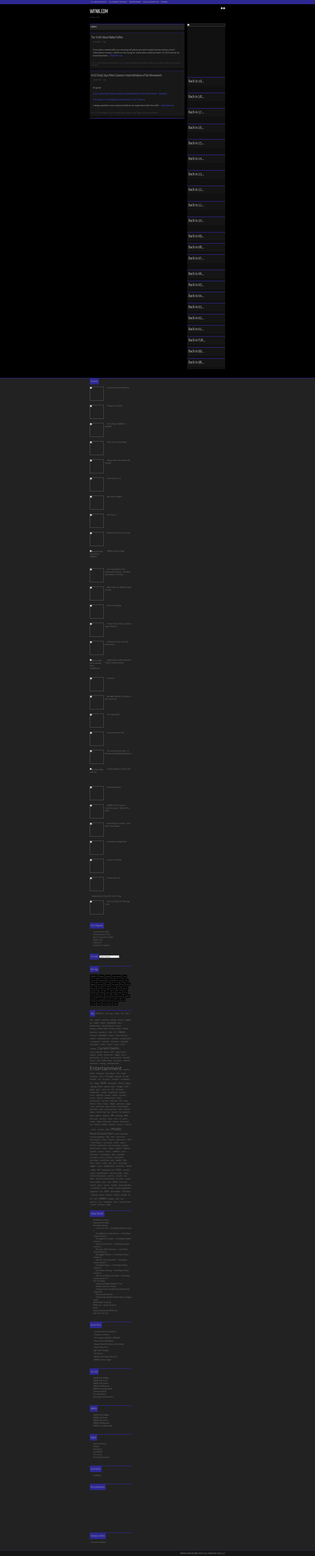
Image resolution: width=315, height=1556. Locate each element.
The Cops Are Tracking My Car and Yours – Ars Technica (119, 99)
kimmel (126, 1109)
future (123, 113)
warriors (93, 1202)
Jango (128, 1103)
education (117, 1060)
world (93, 1204)
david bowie (121, 1052)
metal (101, 992)
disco (123, 1055)
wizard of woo (125, 1202)
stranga (164, 2)
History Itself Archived (104, 1294)
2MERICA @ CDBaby (101, 1378)
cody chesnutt (121, 1035)
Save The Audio (99, 1281)
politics (128, 113)
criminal (93, 1048)
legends (106, 1115)
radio (104, 1163)
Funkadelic (112, 1083)
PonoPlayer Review (100, 1225)
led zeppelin (124, 1112)
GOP (99, 988)
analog (113, 1020)
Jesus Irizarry (111, 1106)
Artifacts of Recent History (106, 1286)
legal (92, 1115)
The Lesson (97, 1454)
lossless (103, 1118)
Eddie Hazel (107, 1060)
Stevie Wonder (125, 1185)
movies (101, 1129)
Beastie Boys (95, 1026)
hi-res (105, 988)
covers (109, 1044)
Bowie (125, 1028)
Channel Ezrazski (99, 1391)
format (125, 1076)
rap (110, 1163)
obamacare (121, 1139)
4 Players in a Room (101, 1334)
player (111, 1148)
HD (112, 1089)
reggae (92, 1166)
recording (99, 1000)
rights (139, 113)
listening (119, 1115)
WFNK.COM (99, 11)
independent (109, 1098)
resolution (120, 1166)
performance (95, 1148)
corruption (94, 1044)
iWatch (112, 1103)
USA (95, 1198)
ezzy (104, 42)
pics (155, 63)
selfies (160, 63)
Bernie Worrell (108, 1026)
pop (113, 996)
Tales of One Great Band (103, 1341)
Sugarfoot (94, 1191)
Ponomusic (94, 1154)
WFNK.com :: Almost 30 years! (104, 1305)
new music (120, 1137)
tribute (116, 1194)
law (108, 1112)
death (99, 1055)
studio (103, 1188)
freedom (115, 1079)
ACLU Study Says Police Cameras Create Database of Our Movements (126, 75)
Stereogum (97, 1449)
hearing (122, 1092)
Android (120, 1020)
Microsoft (107, 1121)
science (110, 1176)
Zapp (108, 1204)
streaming (95, 1188)
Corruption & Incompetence (105, 1331)
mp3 (107, 1129)
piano (104, 1148)
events (126, 1069)
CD (115, 1032)
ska (125, 1176)
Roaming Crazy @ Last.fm (103, 1397)
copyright (124, 1041)
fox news (106, 1079)
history (108, 1095)
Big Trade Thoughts (101, 1350)
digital (93, 984)
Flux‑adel (109, 1076)
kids (120, 1109)
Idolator (96, 1446)
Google (120, 1086)
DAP (112, 1052)
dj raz (106, 1057)
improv (100, 1098)
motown (128, 1124)
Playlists (96, 940)
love (116, 1118)
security (119, 1176)
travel (101, 1194)
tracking (94, 1194)
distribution (94, 1057)
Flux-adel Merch (99, 1394)
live (96, 992)
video (115, 1004)
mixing (97, 1124)
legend (98, 1115)
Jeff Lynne (100, 1106)
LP (120, 1118)
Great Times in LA (101, 1347)
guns (98, 1089)
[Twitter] (222, 9)
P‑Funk (92, 1145)
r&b (92, 1000)
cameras (128, 63)
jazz (92, 1106)
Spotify (114, 1185)
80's (127, 1013)
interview (114, 1101)
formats (93, 1079)
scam (126, 1173)
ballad (103, 1023)
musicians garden (97, 1137)
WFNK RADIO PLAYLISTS (102, 1302)
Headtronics (95, 1092)
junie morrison (111, 1109)
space (99, 1185)
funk (122, 984)
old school (107, 1142)
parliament (101, 1145)
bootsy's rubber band (99, 1028)
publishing (104, 1160)
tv (110, 1004)
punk (112, 1160)
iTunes (105, 1103)
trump (105, 1004)
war (122, 1198)
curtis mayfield (96, 1052)
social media (95, 1182)
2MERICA (94, 976)
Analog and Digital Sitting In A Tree (109, 1284)
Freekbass (125, 1079)
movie (93, 1129)
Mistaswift (124, 1121)
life (140, 63)
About (95, 1308)
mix (91, 1124)
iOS (118, 988)
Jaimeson (121, 1103)
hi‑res (92, 1095)
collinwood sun (103, 1038)
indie (119, 1098)
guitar (92, 1089)
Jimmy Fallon (123, 1106)
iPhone (93, 1103)
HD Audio (119, 1089)
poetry (101, 1151)
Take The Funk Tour (100, 1313)
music (108, 992)
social (128, 1178)
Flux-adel (114, 984)
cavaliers (102, 1032)
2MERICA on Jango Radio (102, 1389)
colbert (93, 1038)
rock (118, 1000)
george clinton (97, 1086)
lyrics (125, 1118)
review (128, 1166)
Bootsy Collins (115, 1028)
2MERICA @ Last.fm (100, 1383)
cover (126, 980)
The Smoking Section (101, 1457)
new (112, 1137)
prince (102, 1157)
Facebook (100, 1073)
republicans (109, 1000)
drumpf (100, 984)
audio (108, 976)
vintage (111, 1198)
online (116, 1142)
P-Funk (93, 996)
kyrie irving (101, 1112)
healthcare (112, 1092)
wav (100, 1202)
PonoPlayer (105, 1154)
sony (109, 1182)
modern (150, 63)
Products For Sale (100, 945)
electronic (94, 1063)
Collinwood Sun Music (118, 2)
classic (93, 980)
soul (123, 1000)
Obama (111, 1139)
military (116, 1121)
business (93, 1032)
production (119, 1157)
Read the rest (116, 55)
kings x (92, 1112)
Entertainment (135, 2)
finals (123, 1073)
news (119, 992)
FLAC (101, 1076)
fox (99, 1079)
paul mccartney (114, 1145)
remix (99, 1166)
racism (98, 1163)
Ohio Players (96, 1142)
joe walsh (94, 1109)
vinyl (117, 1198)
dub (98, 1060)
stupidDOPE (98, 1452)
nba (113, 992)
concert (119, 980)
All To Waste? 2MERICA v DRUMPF (107, 1338)
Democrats (108, 1055)
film (118, 1073)
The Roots (126, 1191)
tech (173, 63)
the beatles (115, 1191)
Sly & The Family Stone (105, 1178)
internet (105, 1101)
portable (120, 1154)
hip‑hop (99, 1095)
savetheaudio (102, 1173)
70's (122, 1013)
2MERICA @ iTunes (100, 1380)
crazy (116, 1044)
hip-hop (112, 988)
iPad (125, 1101)
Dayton (93, 1055)
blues (118, 1026)
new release (95, 1139)
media (92, 1121)
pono (107, 996)
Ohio (125, 992)
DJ (101, 1057)
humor (92, 1098)
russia (92, 1173)
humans (122, 1095)
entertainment (113, 1063)
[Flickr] (224, 9)
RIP (98, 1170)
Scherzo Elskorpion (98, 1176)
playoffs (93, 1151)
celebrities (135, 63)
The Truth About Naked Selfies (107, 37)
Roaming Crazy (108, 1170)
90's (91, 1020)
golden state (110, 1086)
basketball (116, 976)
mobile (144, 63)
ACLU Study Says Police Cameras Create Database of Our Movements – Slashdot (130, 93)
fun (91, 1083)
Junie (101, 1109)
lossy (110, 1118)
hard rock (106, 1089)
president (94, 1157)
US (91, 1198)
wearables (107, 1202)
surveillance (167, 63)
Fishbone (94, 1076)
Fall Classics (98, 1353)
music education (121, 1133)
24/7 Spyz (109, 1013)
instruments (95, 1101)
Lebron (125, 988)
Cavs (124, 976)
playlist (118, 1148)
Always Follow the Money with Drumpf (109, 1344)
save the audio (116, 1173)
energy (102, 1063)
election (126, 1060)
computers (95, 1041)
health (104, 1092)
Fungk (96, 1083)
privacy (134, 113)
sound (93, 1004)
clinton (111, 1035)
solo (103, 1182)
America (105, 1020)
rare (115, 1163)
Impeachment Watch (101, 1223)
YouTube (101, 1204)
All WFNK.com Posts (98, 2)
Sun (101, 1191)
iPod (99, 1103)
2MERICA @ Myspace (101, 1386)
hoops (115, 1095)
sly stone (120, 1178)
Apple (101, 976)
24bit (117, 1013)
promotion (94, 1160)
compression (125, 1038)
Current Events (103, 63)
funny (128, 984)
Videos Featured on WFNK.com (105, 1310)
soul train (123, 1182)
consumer (114, 1041)
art (91, 1023)
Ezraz (107, 984)
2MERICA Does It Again (102, 1360)
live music (94, 1118)
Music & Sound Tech (151, 2)
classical (93, 1035)
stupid (110, 1188)
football (118, 1076)
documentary (115, 1057)
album (97, 1020)
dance (106, 1052)
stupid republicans (122, 1188)
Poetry (95, 942)
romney (126, 1170)
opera (122, 1142)
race (92, 1163)
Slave (92, 1178)
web (116, 1202)
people (125, 1145)
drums (92, 1060)
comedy (110, 980)
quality (127, 996)
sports (106, 1185)
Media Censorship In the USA (105, 1356)
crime (122, 1044)
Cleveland (101, 980)
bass (120, 1023)
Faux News (110, 1073)
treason (109, 1194)
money (120, 1124)
